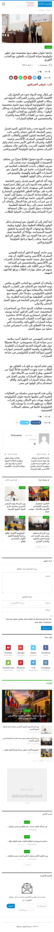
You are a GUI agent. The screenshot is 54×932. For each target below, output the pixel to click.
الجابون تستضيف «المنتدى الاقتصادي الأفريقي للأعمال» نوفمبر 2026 (27, 717)
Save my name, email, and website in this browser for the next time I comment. (28, 620)
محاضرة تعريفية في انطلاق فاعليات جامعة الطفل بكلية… (27, 841)
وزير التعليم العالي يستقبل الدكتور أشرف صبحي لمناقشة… (27, 856)
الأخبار (27, 822)
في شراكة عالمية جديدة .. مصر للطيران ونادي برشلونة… (27, 826)
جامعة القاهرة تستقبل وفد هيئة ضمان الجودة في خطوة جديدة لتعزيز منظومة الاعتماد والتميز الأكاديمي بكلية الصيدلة (39, 463)
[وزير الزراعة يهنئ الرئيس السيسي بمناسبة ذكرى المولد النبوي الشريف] (15, 493)
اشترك (10, 906)
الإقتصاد (48, 47)
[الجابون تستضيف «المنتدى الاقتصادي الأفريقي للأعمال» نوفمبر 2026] (39, 493)
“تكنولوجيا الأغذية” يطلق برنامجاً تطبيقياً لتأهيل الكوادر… (20, 750)
